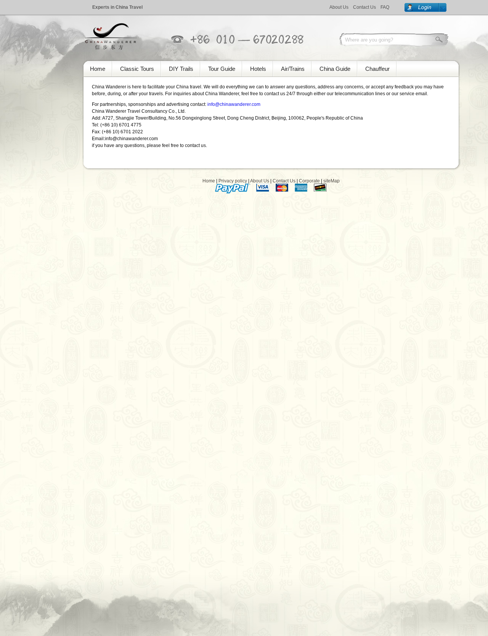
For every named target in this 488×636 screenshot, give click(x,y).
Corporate (309, 181)
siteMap (331, 181)
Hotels (258, 69)
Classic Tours (137, 69)
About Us (338, 7)
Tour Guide (221, 69)
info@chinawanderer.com (233, 104)
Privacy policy (232, 181)
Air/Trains (293, 69)
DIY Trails (181, 69)
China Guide (334, 69)
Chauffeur (377, 69)
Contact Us (364, 7)
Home (97, 69)
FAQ (384, 7)
